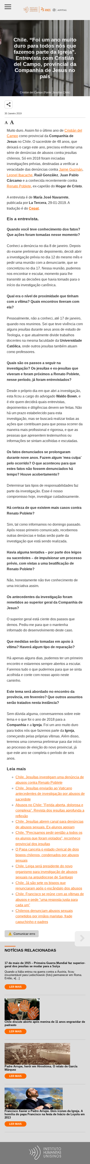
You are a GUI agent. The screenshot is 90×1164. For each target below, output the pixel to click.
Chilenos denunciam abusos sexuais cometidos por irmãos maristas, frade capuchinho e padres (44, 916)
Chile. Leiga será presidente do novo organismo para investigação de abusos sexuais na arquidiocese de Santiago (46, 871)
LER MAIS (15, 986)
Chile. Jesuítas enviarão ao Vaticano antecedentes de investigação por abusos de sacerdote (50, 793)
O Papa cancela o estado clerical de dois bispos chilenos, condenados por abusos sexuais (47, 855)
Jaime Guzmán (70, 169)
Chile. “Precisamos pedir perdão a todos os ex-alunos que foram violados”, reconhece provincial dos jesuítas (49, 838)
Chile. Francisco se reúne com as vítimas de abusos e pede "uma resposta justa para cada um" (50, 899)
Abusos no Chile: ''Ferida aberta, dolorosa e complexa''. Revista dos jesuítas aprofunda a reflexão (50, 810)
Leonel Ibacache (20, 175)
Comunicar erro (21, 933)
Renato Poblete (19, 186)
